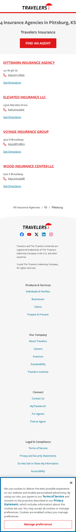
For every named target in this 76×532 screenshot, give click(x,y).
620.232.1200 (16, 109)
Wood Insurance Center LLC (28, 166)
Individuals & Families (38, 291)
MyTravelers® (38, 406)
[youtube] (30, 234)
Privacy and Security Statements (38, 455)
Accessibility (38, 471)
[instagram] (52, 234)
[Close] (71, 482)
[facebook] (23, 234)
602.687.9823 (16, 144)
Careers (38, 348)
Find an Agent (38, 421)
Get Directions (12, 82)
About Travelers (38, 341)
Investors (38, 356)
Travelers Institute (38, 372)
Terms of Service (38, 448)
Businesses (38, 299)
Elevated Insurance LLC (24, 97)
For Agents (38, 414)
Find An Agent (38, 43)
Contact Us (38, 398)
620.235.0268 (16, 178)
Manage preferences (38, 524)
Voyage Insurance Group (26, 131)
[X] (38, 234)
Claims (38, 306)
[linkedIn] (45, 234)
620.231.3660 (16, 75)
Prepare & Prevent (38, 314)
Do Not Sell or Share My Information (38, 463)
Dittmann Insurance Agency (29, 62)
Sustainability (38, 364)
